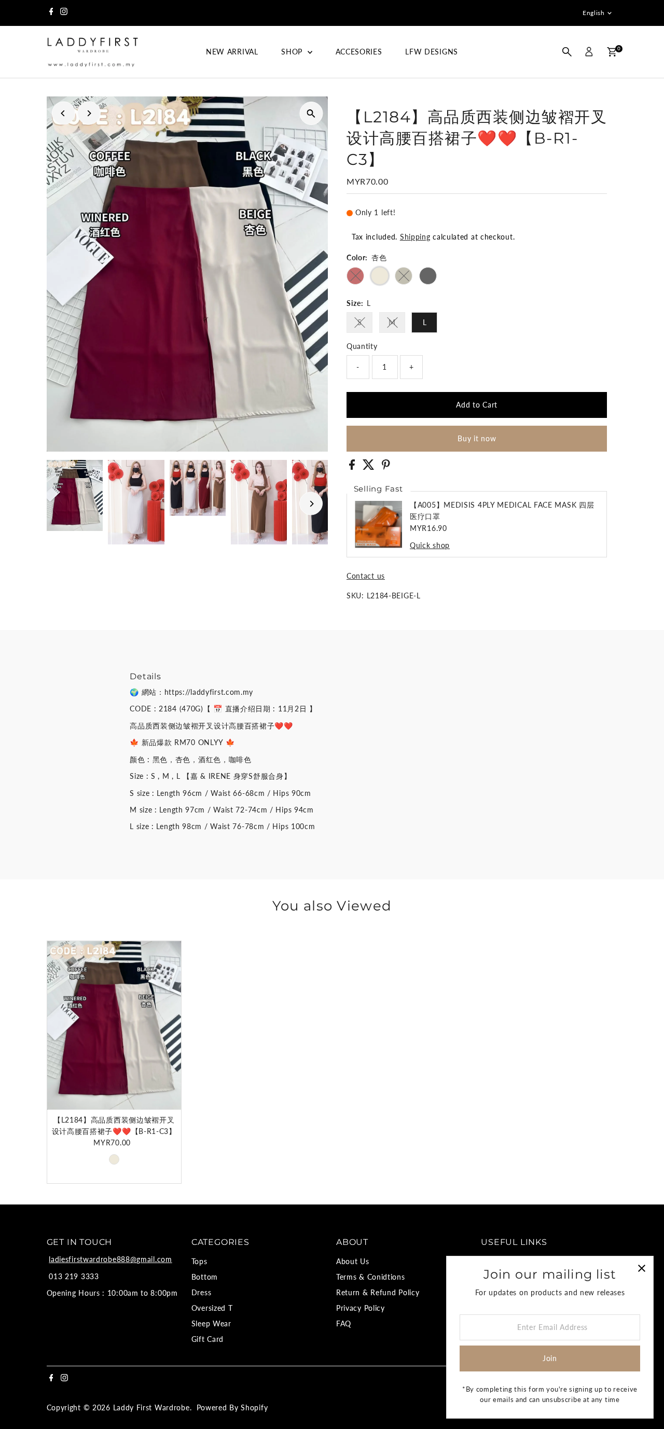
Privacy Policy (360, 1308)
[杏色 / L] (114, 1159)
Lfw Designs (431, 51)
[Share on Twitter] (370, 467)
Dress (201, 1292)
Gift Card (207, 1339)
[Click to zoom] (311, 113)
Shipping (415, 236)
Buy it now (477, 438)
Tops (199, 1261)
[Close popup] (641, 1268)
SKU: (355, 595)
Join (550, 1358)
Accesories (359, 51)
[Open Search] (567, 52)
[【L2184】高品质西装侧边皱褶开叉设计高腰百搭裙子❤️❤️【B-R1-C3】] (114, 1025)
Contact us (366, 576)
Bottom (204, 1276)
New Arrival (232, 51)
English (593, 13)
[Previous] (63, 113)
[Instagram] (64, 13)
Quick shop (430, 545)
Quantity (362, 346)
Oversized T (212, 1308)
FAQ (343, 1323)
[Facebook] (51, 13)
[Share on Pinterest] (386, 467)
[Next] (89, 113)
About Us (352, 1261)
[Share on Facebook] (353, 467)
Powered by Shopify (232, 1407)
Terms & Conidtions (370, 1276)
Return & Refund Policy (377, 1292)
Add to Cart (476, 404)
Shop (293, 51)
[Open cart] (611, 52)
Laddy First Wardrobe (151, 1407)
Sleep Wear (211, 1323)
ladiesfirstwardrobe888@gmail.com (110, 1259)
